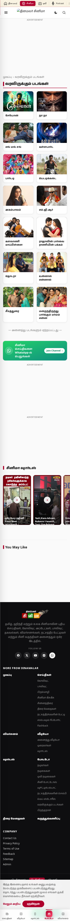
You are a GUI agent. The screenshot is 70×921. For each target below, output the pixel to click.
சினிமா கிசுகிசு (45, 697)
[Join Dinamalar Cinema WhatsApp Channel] (52, 655)
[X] (27, 655)
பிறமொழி (43, 692)
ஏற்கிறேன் (33, 903)
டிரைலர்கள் (44, 745)
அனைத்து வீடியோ (48, 739)
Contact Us (9, 838)
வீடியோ (43, 734)
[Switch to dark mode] (56, 12)
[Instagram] (44, 655)
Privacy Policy (11, 843)
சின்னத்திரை (45, 703)
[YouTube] (35, 655)
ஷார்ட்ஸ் (42, 751)
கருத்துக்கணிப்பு (48, 818)
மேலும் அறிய (12, 903)
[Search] (64, 12)
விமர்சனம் (10, 734)
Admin (7, 864)
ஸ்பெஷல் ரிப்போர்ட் (49, 720)
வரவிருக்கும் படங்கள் (29, 77)
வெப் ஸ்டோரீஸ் (46, 799)
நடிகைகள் (43, 770)
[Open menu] (6, 12)
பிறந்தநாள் (44, 810)
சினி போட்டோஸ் (47, 782)
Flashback (42, 725)
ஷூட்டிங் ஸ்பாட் (46, 787)
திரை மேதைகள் (46, 708)
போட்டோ (43, 759)
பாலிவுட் (42, 686)
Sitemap (8, 859)
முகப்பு (7, 77)
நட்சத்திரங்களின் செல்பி (52, 793)
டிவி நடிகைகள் (46, 776)
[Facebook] (18, 655)
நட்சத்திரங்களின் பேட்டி (51, 714)
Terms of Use (11, 848)
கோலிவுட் (43, 680)
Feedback (9, 854)
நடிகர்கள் (43, 765)
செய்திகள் (44, 675)
